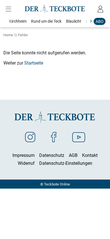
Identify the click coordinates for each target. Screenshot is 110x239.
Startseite (33, 63)
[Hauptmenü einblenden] (10, 9)
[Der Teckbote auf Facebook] (53, 137)
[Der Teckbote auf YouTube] (78, 137)
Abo (100, 21)
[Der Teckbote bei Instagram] (30, 137)
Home (8, 34)
